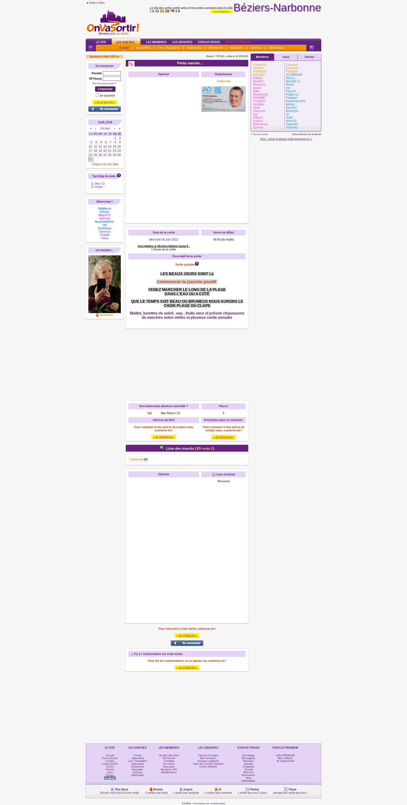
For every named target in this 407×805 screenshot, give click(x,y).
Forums (109, 761)
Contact (109, 775)
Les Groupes (182, 42)
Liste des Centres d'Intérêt (208, 763)
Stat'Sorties (276, 47)
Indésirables (248, 780)
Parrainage (248, 755)
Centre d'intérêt (208, 766)
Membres (262, 57)
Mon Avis (248, 772)
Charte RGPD (110, 763)
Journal (248, 769)
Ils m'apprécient (285, 761)
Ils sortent (169, 763)
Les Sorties (125, 42)
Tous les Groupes (208, 755)
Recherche (216, 47)
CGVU (110, 766)
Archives (255, 47)
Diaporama (194, 47)
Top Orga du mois (104, 176)
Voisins (309, 57)
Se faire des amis (169, 755)
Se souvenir (107, 95)
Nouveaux (169, 766)
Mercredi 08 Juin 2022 (163, 239)
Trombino (168, 761)
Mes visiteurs (285, 758)
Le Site (101, 42)
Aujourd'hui (143, 47)
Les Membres (156, 42)
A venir (124, 47)
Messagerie (248, 758)
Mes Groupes (208, 758)
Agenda (248, 763)
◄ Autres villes (95, 2)
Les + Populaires (169, 47)
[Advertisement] (235, 24)
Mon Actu (248, 761)
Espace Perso (209, 42)
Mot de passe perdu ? (105, 83)
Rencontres (248, 775)
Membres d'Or (169, 769)
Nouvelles (236, 47)
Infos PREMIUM (285, 755)
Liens (110, 772)
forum (318, 134)
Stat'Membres (169, 772)
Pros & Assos (110, 758)
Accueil (110, 755)
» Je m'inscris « (221, 11)
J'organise (248, 766)
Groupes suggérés (208, 761)
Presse (110, 769)
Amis (285, 57)
